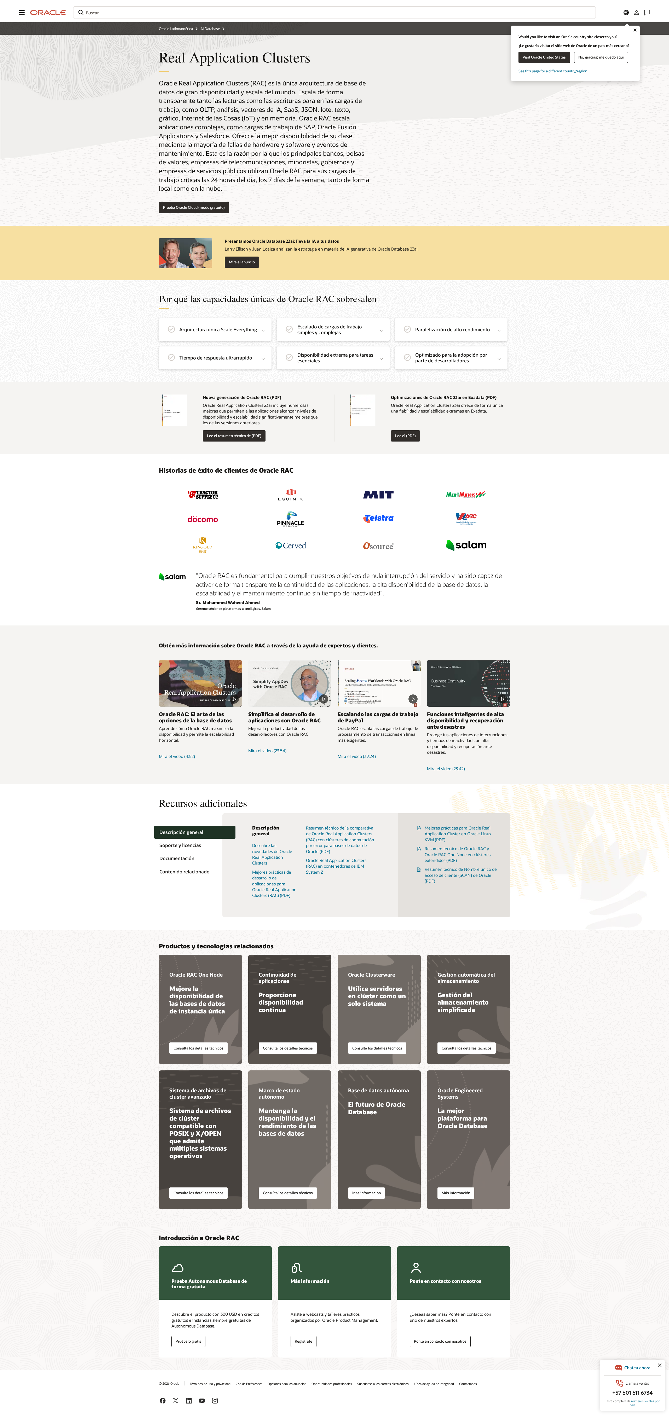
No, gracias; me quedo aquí (601, 57)
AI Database (210, 28)
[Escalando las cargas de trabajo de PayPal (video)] (379, 683)
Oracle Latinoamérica (176, 28)
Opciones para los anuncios (287, 1384)
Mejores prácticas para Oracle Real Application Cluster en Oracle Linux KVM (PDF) (458, 833)
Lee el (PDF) (404, 436)
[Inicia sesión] (636, 12)
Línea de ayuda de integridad (434, 1384)
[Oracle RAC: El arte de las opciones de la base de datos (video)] (200, 683)
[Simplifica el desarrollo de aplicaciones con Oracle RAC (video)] (289, 683)
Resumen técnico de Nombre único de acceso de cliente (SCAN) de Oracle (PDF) (461, 875)
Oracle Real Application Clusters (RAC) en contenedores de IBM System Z (336, 866)
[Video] (468, 683)
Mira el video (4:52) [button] (177, 756)
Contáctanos (468, 1384)
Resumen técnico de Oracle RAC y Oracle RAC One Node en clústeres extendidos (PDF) (458, 854)
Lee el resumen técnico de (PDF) (232, 436)
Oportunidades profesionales (332, 1384)
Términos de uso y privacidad (210, 1384)
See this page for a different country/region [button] (552, 70)
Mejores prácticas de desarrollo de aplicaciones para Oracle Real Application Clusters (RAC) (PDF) (274, 883)
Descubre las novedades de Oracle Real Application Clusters (272, 854)
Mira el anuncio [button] (242, 261)
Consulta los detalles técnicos (198, 1048)
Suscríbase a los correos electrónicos (383, 1384)
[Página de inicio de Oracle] (48, 12)
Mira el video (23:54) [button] (267, 750)
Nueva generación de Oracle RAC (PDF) (242, 397)
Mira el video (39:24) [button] (357, 756)
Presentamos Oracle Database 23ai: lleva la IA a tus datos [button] (282, 241)
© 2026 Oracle (169, 1383)
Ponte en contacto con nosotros (440, 1341)
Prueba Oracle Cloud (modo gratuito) (194, 207)
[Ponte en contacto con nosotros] (647, 12)
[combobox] (334, 12)
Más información (366, 1192)
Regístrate (303, 1341)
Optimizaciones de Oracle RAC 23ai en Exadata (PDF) (444, 397)
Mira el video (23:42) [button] (446, 768)
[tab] (194, 832)
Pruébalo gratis (188, 1341)
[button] (22, 12)
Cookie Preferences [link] (249, 1384)
